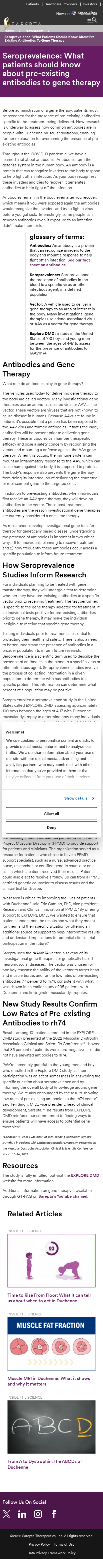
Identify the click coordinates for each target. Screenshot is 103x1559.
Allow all (51, 813)
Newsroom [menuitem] (65, 13)
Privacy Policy (39, 1544)
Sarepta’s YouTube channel (62, 1196)
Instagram (40, 1514)
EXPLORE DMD (85, 1175)
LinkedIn (24, 1514)
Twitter (8, 1514)
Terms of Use (64, 1544)
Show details (76, 798)
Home (9, 30)
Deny (51, 827)
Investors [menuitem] (90, 4)
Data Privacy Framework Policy (52, 1553)
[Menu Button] (92, 19)
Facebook (56, 1514)
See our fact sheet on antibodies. (60, 262)
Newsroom (34, 30)
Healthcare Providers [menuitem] (60, 4)
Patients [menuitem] (32, 4)
